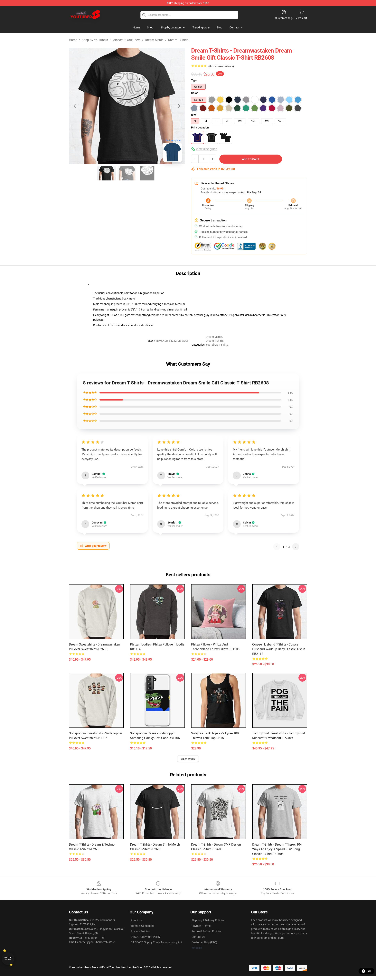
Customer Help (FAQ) (204, 942)
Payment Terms (201, 925)
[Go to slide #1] (106, 173)
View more (188, 758)
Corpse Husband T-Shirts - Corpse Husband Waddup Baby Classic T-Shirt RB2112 (278, 649)
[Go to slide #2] (127, 173)
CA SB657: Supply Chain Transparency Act (156, 942)
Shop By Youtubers (95, 40)
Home (73, 40)
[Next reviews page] (295, 546)
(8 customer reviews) (221, 66)
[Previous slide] (75, 106)
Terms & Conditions (142, 925)
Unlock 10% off (8, 959)
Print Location (200, 127)
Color (194, 93)
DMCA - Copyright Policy (145, 936)
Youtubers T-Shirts (217, 344)
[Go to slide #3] (147, 173)
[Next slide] (179, 106)
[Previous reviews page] (276, 546)
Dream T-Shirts (178, 40)
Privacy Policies (140, 931)
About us (136, 920)
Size (193, 115)
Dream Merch (154, 40)
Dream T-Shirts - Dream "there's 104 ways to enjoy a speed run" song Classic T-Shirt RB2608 (277, 849)
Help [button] (369, 971)
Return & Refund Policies (206, 931)
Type (194, 80)
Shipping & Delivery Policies (208, 920)
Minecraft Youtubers (126, 40)
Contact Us (198, 936)
